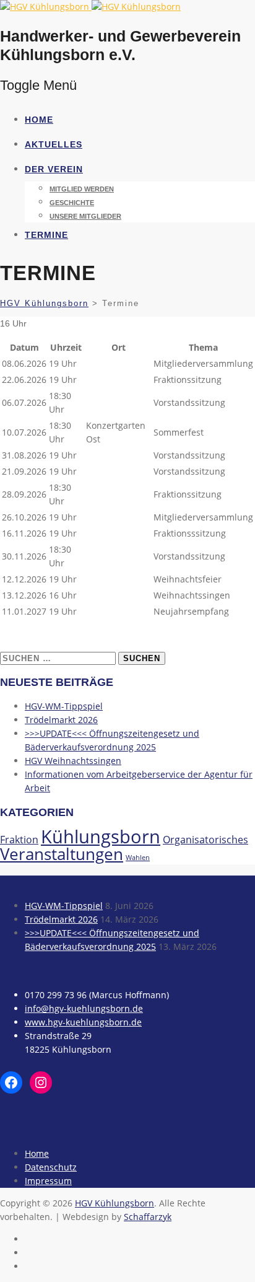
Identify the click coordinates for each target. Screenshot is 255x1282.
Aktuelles (53, 144)
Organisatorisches (205, 839)
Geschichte (72, 202)
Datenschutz (51, 1167)
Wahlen (138, 857)
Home (39, 120)
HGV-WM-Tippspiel (64, 706)
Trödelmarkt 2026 (61, 720)
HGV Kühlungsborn (114, 1203)
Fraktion (19, 839)
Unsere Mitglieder (85, 216)
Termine (46, 235)
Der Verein (54, 169)
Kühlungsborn (100, 836)
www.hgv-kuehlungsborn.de (83, 1022)
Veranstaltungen (61, 854)
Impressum (48, 1181)
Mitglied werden (82, 189)
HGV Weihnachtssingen (73, 760)
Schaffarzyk (147, 1217)
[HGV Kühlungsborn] (90, 6)
